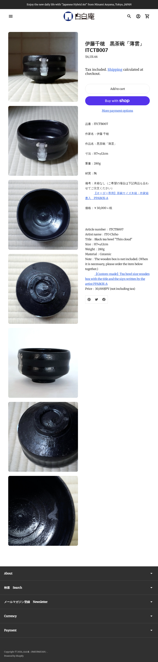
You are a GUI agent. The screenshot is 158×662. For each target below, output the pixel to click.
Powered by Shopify (14, 656)
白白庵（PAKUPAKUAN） (35, 651)
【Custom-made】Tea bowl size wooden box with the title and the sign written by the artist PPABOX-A (117, 279)
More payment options (117, 111)
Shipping (115, 69)
